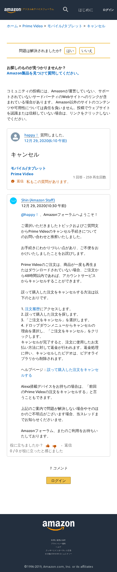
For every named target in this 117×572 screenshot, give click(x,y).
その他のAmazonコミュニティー (58, 554)
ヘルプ (58, 547)
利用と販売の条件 (58, 540)
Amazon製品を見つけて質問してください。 (44, 73)
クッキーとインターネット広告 (58, 550)
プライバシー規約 (58, 543)
